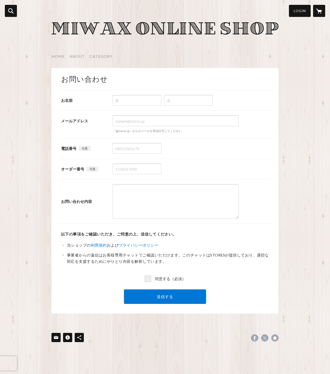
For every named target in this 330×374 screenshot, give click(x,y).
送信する (165, 296)
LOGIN (300, 11)
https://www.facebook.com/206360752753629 (254, 338)
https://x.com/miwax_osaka (264, 338)
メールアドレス (74, 120)
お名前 (67, 100)
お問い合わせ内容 (76, 201)
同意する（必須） (170, 278)
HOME (58, 56)
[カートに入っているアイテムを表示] (319, 11)
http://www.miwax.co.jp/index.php (275, 338)
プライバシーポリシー (138, 245)
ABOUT (77, 56)
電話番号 (69, 148)
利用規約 (99, 245)
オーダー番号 (72, 169)
